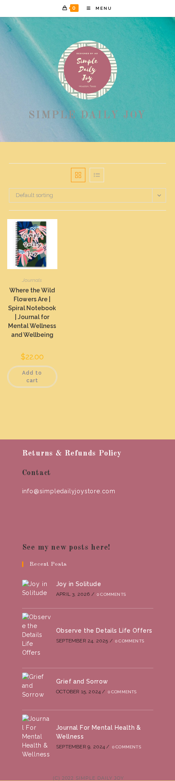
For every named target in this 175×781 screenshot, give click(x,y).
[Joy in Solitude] (36, 589)
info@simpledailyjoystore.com (69, 491)
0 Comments (111, 594)
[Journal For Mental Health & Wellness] (36, 736)
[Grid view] (78, 175)
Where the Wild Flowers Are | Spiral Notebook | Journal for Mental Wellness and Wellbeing (32, 312)
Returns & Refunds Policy (71, 453)
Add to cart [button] (32, 377)
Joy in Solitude (78, 584)
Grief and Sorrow (82, 681)
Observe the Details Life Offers (104, 630)
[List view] (97, 175)
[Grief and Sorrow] (36, 686)
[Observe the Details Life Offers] (36, 635)
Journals (32, 280)
